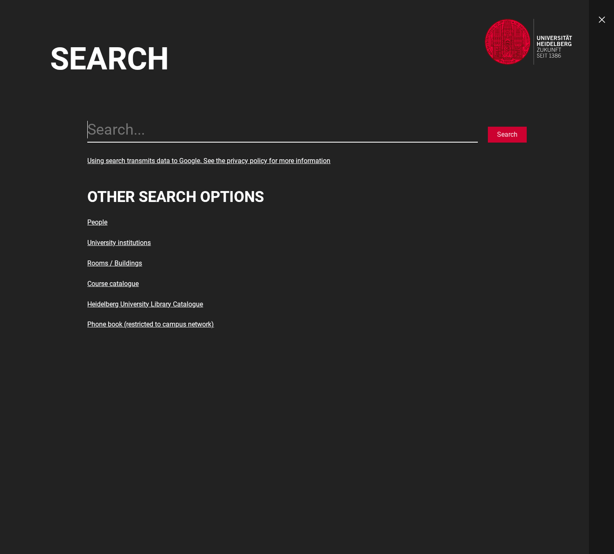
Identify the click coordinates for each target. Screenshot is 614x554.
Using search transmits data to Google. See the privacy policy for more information (208, 161)
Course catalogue (113, 284)
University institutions (119, 243)
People (97, 222)
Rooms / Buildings (114, 263)
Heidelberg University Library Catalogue (145, 304)
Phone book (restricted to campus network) (150, 324)
